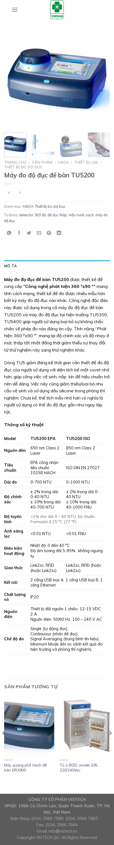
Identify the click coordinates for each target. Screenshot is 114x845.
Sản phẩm (42, 162)
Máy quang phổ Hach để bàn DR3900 (25, 767)
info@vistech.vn (63, 831)
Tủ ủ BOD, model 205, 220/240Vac (79, 767)
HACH (63, 162)
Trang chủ (15, 162)
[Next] (101, 79)
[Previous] (13, 79)
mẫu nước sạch (81, 215)
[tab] (57, 265)
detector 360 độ (32, 215)
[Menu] (14, 9)
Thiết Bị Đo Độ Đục (23, 166)
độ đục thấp (57, 215)
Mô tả (10, 266)
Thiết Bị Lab (86, 162)
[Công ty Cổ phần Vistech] (57, 9)
